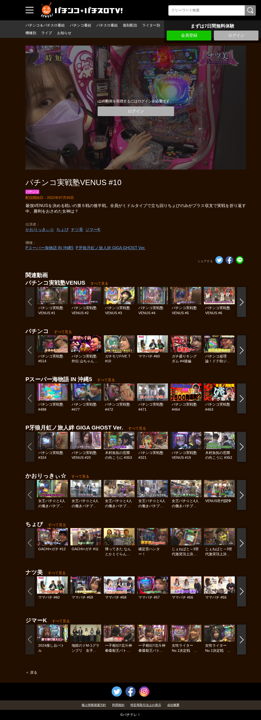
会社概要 (173, 705)
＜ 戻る (31, 672)
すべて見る (99, 283)
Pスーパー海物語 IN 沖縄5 (49, 248)
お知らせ (64, 33)
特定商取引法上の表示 (145, 705)
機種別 (30, 33)
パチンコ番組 (80, 25)
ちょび (62, 229)
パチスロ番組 (107, 25)
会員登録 (189, 35)
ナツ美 (77, 229)
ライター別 (151, 25)
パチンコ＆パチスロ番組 (45, 25)
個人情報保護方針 (94, 705)
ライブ (46, 33)
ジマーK (92, 229)
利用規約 (118, 705)
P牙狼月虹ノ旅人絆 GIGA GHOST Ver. (110, 248)
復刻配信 (130, 25)
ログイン (236, 35)
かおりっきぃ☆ (39, 229)
